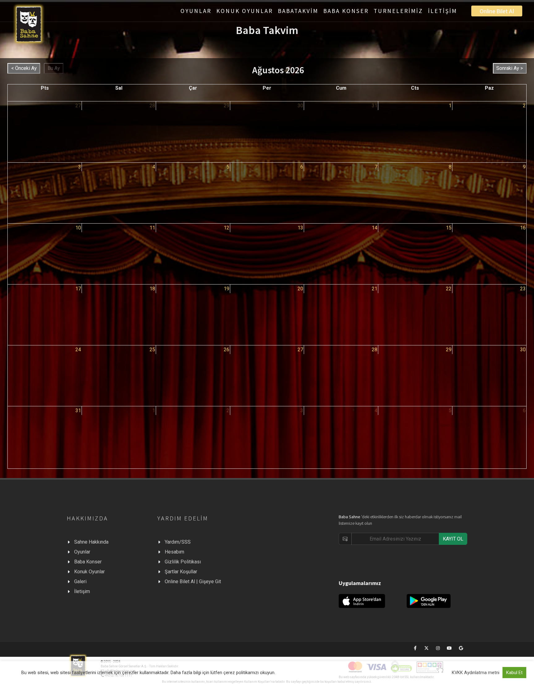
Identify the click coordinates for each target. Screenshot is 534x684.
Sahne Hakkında (91, 542)
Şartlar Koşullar (181, 572)
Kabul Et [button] (514, 672)
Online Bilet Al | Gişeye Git (193, 581)
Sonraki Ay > (509, 68)
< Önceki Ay (24, 68)
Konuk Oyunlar (89, 572)
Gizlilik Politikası (183, 562)
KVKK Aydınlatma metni (475, 672)
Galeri (80, 581)
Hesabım (174, 552)
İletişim (82, 591)
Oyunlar (82, 552)
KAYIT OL (453, 539)
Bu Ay (54, 68)
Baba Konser (88, 562)
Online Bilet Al (497, 11)
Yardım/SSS (178, 542)
